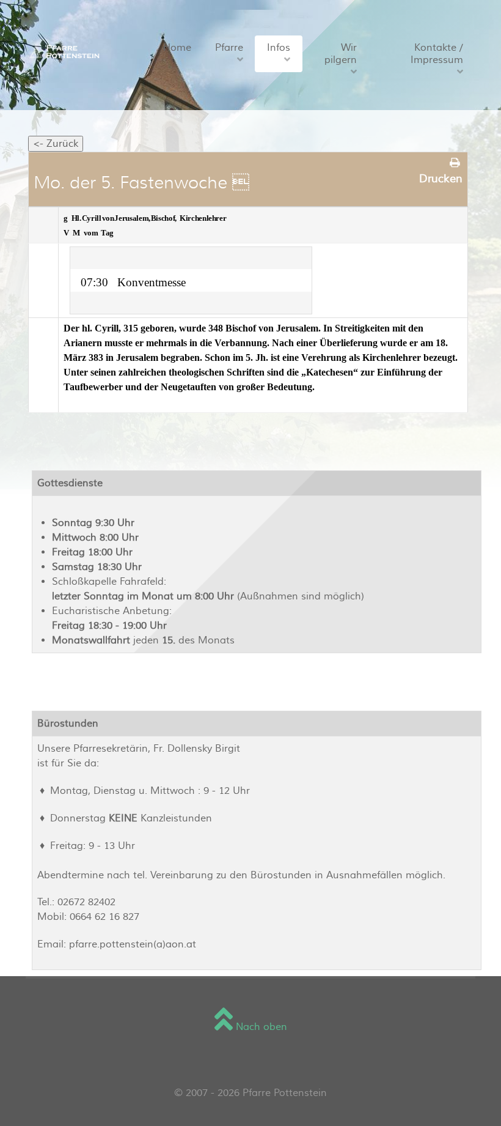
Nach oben (260, 1027)
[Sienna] (63, 50)
